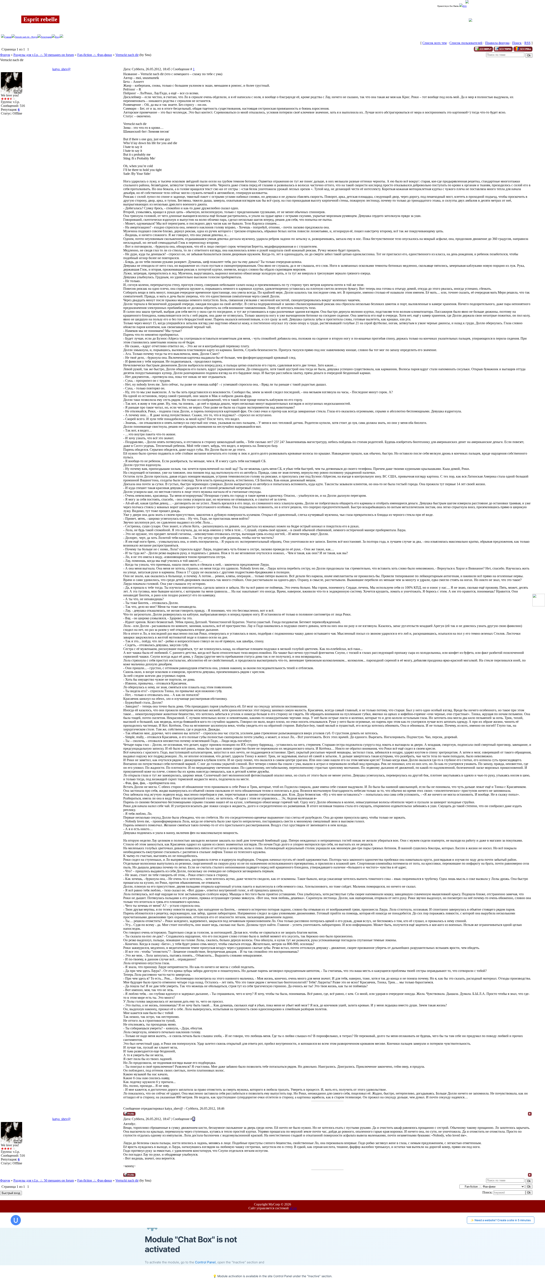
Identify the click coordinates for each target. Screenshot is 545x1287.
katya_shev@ (61, 69)
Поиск (517, 43)
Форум (5, 55)
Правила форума (497, 43)
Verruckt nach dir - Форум (26, 37)
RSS (465, 6)
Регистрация (46, 37)
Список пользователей (465, 43)
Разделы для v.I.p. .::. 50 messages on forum (43, 55)
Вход (57, 37)
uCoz (293, 1208)
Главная (7, 37)
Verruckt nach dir (127, 55)
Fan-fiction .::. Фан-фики (94, 55)
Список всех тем (434, 43)
